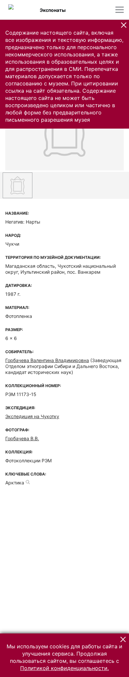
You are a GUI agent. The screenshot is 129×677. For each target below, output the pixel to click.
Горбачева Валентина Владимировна (47, 360)
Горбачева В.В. (22, 438)
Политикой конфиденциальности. (64, 668)
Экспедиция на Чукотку (32, 416)
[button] (123, 25)
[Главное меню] (119, 9)
